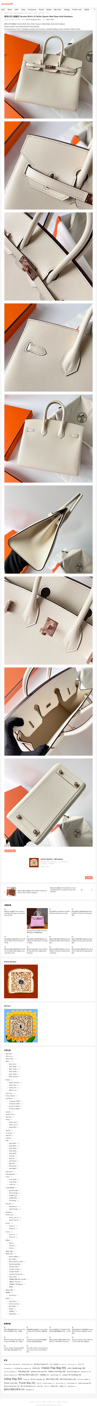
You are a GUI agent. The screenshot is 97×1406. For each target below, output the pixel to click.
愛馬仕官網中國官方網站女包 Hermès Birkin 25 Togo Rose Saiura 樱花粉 (82, 942)
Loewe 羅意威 (10, 1189)
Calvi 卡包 (9, 1095)
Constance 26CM (14, 1108)
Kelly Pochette (13, 1211)
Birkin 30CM (12, 1071)
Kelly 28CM (12, 1148)
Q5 (39, 1397)
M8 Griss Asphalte (38, 1393)
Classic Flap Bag (53, 1382)
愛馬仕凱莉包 (72, 1400)
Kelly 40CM (12, 1155)
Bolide (49, 9)
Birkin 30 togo (72, 1378)
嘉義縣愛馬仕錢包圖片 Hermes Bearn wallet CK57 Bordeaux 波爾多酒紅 (37, 1333)
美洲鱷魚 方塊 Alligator (16, 1286)
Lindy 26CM (12, 1181)
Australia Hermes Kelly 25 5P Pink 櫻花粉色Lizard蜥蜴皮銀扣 (37, 931)
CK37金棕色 (8, 1382)
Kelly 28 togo (55, 1389)
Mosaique (9, 1214)
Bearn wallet (9, 1061)
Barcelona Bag (13, 1192)
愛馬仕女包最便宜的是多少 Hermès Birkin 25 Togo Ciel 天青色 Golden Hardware (59, 953)
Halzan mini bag (57, 1385)
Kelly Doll (12, 1165)
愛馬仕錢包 (30, 1403)
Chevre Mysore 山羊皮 (16, 1263)
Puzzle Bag (12, 1202)
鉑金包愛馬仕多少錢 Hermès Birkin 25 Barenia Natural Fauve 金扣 (59, 912)
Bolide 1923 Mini (14, 1084)
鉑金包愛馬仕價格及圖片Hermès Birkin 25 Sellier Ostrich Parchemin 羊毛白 (14, 942)
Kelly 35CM (12, 1153)
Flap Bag (24, 1385)
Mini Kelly (52, 1393)
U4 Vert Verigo (72, 1397)
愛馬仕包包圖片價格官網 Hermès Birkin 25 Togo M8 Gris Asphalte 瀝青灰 (82, 953)
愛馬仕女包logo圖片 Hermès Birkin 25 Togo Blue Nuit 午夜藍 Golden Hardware (37, 953)
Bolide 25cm (12, 1087)
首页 (3, 9)
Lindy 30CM (12, 1184)
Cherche (11, 1247)
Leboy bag (12, 1303)
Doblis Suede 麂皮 (14, 1266)
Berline (11, 1245)
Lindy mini (12, 1186)
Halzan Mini (12, 1129)
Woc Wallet (12, 1308)
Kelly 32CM (12, 1150)
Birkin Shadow (13, 1078)
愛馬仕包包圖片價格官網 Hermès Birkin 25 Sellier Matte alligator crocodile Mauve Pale (14, 953)
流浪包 (11, 1310)
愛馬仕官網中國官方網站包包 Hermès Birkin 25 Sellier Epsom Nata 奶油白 (59, 942)
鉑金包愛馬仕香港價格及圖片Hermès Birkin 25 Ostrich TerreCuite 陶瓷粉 (82, 913)
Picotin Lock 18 (13, 1219)
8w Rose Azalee (41, 1378)
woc (40, 1400)
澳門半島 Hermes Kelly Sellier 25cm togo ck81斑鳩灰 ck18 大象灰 (14, 1354)
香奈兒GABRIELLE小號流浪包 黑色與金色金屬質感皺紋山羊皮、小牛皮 (59, 1346)
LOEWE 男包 (13, 1200)
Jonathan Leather (14, 1271)
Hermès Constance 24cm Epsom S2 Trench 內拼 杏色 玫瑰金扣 (82, 1354)
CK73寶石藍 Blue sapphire (22, 1382)
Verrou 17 (12, 1236)
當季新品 (11, 1313)
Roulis (41, 9)
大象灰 (62, 1400)
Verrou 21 (12, 1239)
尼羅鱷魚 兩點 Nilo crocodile (17, 1281)
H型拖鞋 (44, 1389)
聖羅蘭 (8, 1294)
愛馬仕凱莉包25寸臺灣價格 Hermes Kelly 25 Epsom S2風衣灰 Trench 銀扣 (82, 1333)
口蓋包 (54, 1400)
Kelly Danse (12, 1163)
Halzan (8, 1121)
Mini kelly (57, 9)
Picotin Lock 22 (13, 1222)
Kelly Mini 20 (13, 1208)
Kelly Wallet (12, 1170)
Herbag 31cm (86, 1386)
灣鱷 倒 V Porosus (14, 1283)
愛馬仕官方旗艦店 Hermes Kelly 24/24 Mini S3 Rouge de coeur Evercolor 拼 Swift (14, 932)
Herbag (67, 9)
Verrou (8, 1233)
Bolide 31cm (12, 1092)
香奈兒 (8, 1300)
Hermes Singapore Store (33, 19)
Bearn (64, 1378)
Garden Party (10, 1116)
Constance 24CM (14, 1105)
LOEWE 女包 (13, 1197)
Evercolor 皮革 (13, 1268)
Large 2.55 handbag (71, 1389)
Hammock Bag (13, 1195)
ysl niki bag (12, 1297)
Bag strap (9, 1055)
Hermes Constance (10, 1389)
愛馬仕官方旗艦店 (10, 851)
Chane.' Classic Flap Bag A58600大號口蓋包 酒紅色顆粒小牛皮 (14, 1363)
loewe (26, 1393)
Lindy (23, 9)
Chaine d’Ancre (10, 1098)
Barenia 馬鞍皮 (13, 1258)
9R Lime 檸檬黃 (55, 1378)
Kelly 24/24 (9, 1173)
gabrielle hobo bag (39, 1386)
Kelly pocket (12, 1168)
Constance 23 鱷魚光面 (10, 1386)
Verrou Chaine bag (11, 1400)
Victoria (11, 1250)
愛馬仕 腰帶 (9, 1292)
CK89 (36, 1382)
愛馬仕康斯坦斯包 (14, 1403)
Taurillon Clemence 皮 (15, 1276)
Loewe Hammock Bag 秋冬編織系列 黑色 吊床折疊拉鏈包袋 (37, 1354)
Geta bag (8, 1119)
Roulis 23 (12, 1230)
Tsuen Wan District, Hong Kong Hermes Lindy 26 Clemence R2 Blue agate (37, 1364)
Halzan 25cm (13, 1124)
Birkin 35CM (12, 1073)
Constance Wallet (14, 1110)
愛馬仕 (8, 1242)
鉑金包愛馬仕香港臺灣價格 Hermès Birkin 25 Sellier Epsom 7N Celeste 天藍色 (37, 942)
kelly (16, 9)
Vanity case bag (14, 1305)
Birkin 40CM (12, 1076)
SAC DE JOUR (60, 1397)
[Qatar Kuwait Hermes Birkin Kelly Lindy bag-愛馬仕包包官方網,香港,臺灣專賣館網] (7, 4)
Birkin (10, 9)
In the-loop (9, 1135)
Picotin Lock (77, 9)
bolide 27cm (12, 1089)
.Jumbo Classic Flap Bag (12, 1378)
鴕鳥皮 (11, 1289)
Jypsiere (8, 1140)
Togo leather (13, 1278)
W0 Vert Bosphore (28, 1400)
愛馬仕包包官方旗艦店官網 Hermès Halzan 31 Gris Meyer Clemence (59, 1354)
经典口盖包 (12, 1316)
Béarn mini (9, 1058)
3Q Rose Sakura (27, 1378)
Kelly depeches (10, 1176)
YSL (46, 1400)
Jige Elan (8, 1137)
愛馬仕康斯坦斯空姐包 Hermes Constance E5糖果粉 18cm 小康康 (14, 1332)
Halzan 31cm (13, 1126)
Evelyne (8, 1114)
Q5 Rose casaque (48, 1397)
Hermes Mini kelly (28, 1388)
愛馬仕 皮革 (9, 1256)
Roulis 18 (12, 1228)
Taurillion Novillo (14, 1273)
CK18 (81, 1378)
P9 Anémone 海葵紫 (83, 1393)
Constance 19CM (14, 1103)
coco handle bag (76, 1382)
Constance (32, 9)
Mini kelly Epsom (68, 1393)
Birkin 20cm (12, 1066)
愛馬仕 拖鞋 (9, 1253)
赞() (88, 878)
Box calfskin (12, 1261)
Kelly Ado (12, 1158)
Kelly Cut (11, 1160)
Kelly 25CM (12, 1145)
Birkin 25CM (50, 19)
